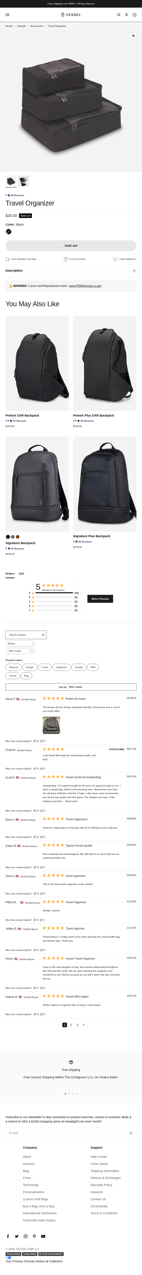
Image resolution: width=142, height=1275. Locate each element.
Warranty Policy (101, 1185)
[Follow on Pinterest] (34, 1236)
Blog (26, 1171)
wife (93, 667)
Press (27, 1178)
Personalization (33, 1192)
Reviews (29, 1164)
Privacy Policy (13, 1254)
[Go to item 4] (76, 1093)
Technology (31, 1185)
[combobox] (21, 644)
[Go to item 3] (72, 1093)
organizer (61, 667)
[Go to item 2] (23, 181)
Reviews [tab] (10, 573)
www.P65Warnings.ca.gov (85, 285)
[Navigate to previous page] (58, 1025)
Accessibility (99, 1206)
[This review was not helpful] (41, 740)
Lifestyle (21, 26)
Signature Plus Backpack (91, 536)
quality (79, 667)
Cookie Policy (29, 1254)
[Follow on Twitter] (16, 1236)
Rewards (97, 1192)
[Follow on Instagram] (25, 1236)
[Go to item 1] (11, 181)
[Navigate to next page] (84, 1025)
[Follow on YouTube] (43, 1236)
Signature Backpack (20, 543)
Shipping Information (105, 1171)
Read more (71, 801)
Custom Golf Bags (35, 1199)
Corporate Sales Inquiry (39, 1220)
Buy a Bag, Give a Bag (38, 1206)
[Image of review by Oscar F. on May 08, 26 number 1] (51, 725)
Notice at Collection (49, 1261)
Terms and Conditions (52, 1254)
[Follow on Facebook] (8, 1236)
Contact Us (98, 1199)
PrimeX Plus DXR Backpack (93, 415)
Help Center (99, 1156)
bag (26, 675)
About (27, 1156)
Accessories (36, 26)
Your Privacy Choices (20, 1261)
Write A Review (100, 598)
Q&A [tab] (21, 573)
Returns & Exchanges (106, 1178)
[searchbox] (23, 635)
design (30, 667)
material (13, 667)
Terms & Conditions (104, 1213)
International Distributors (40, 1213)
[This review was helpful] (35, 740)
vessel (12, 675)
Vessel (9, 26)
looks (45, 667)
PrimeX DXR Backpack (22, 415)
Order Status (99, 1164)
